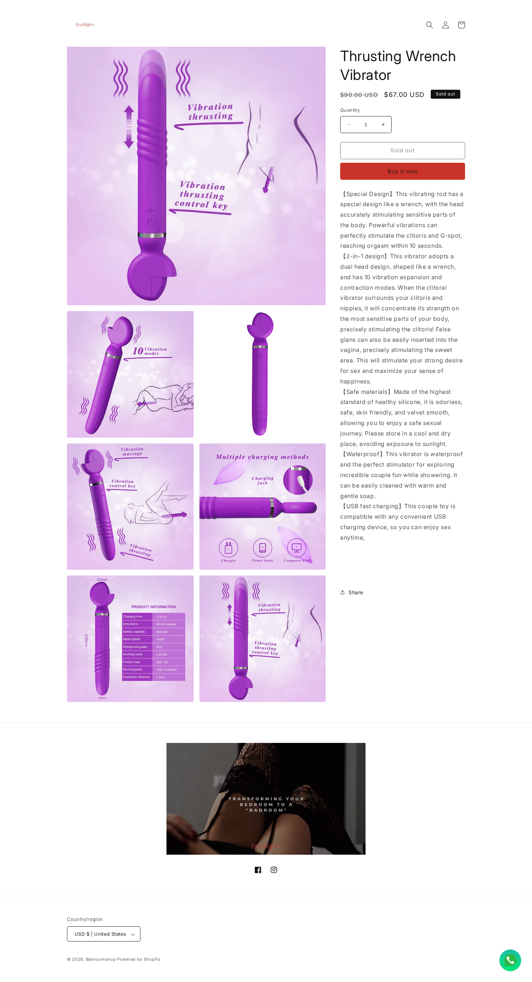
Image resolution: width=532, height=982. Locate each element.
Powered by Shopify (138, 959)
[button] (430, 25)
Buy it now (403, 171)
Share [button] (356, 592)
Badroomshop (101, 959)
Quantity (350, 110)
